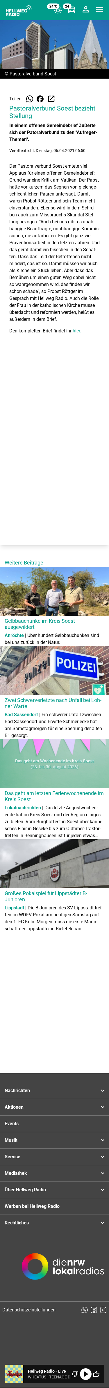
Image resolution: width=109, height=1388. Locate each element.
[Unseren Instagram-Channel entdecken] (103, 1309)
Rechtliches (17, 1223)
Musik (11, 1140)
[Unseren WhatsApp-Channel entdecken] (84, 1309)
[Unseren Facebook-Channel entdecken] (93, 1309)
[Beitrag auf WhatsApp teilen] (29, 98)
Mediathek (16, 1173)
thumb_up (96, 1374)
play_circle (86, 1374)
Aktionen (14, 1107)
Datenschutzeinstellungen (29, 1310)
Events (12, 1123)
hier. (77, 331)
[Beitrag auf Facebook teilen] (40, 98)
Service (12, 1156)
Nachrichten (17, 1090)
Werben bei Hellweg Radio (32, 1206)
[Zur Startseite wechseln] (19, 10)
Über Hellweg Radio (25, 1189)
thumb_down (75, 1374)
